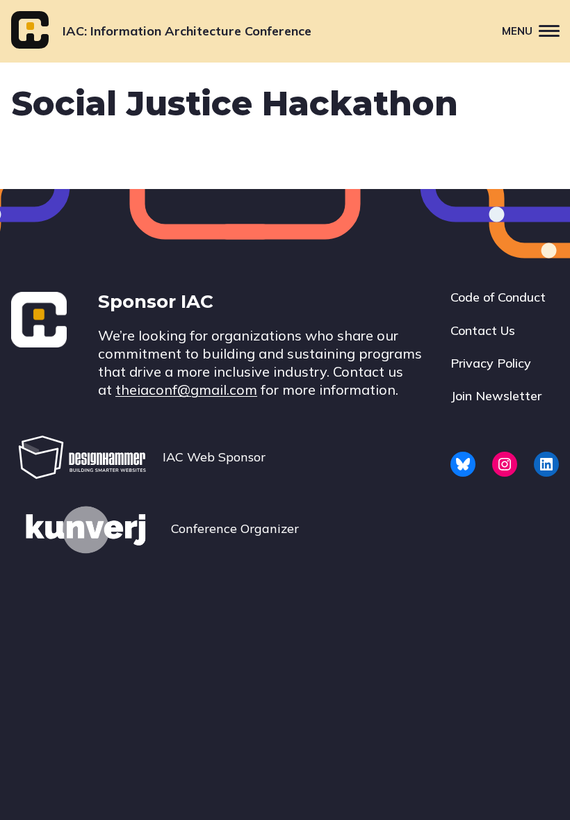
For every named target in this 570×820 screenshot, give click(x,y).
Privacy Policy (490, 363)
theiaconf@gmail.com (186, 389)
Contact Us (482, 330)
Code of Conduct (498, 297)
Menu (517, 31)
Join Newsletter (496, 396)
